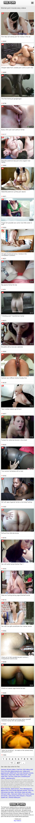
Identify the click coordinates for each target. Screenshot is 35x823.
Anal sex (3, 769)
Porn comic (25, 794)
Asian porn (17, 776)
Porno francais (5, 789)
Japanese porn (10, 778)
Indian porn (26, 771)
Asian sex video (26, 792)
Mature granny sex (16, 771)
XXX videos (26, 769)
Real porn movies (28, 773)
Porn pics (7, 771)
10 (31, 759)
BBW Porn (13, 773)
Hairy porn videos (16, 794)
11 (11, 763)
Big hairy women (22, 790)
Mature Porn (5, 790)
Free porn (28, 795)
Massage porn (27, 789)
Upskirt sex (4, 797)
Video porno (4, 775)
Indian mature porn (22, 775)
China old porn (20, 795)
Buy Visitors (17, 820)
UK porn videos (11, 769)
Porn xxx (30, 790)
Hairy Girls (12, 775)
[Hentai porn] (9, 3)
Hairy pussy (11, 795)
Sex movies (18, 792)
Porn (21, 789)
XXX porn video (5, 794)
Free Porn (19, 769)
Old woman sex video (7, 792)
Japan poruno (14, 789)
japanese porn (5, 773)
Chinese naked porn (14, 797)
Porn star (19, 773)
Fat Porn (11, 776)
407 (18, 763)
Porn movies (13, 790)
